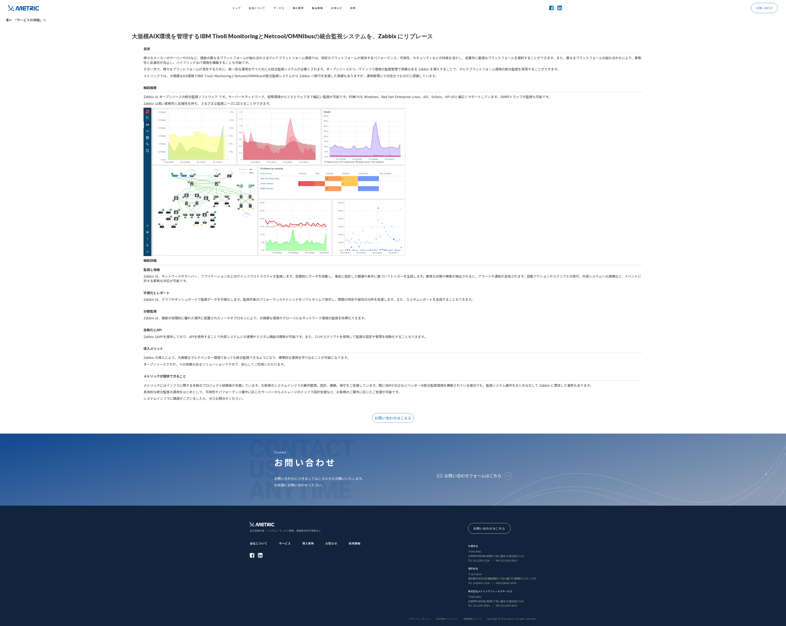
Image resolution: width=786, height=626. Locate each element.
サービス (285, 543)
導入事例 (308, 543)
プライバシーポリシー (420, 619)
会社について (259, 543)
